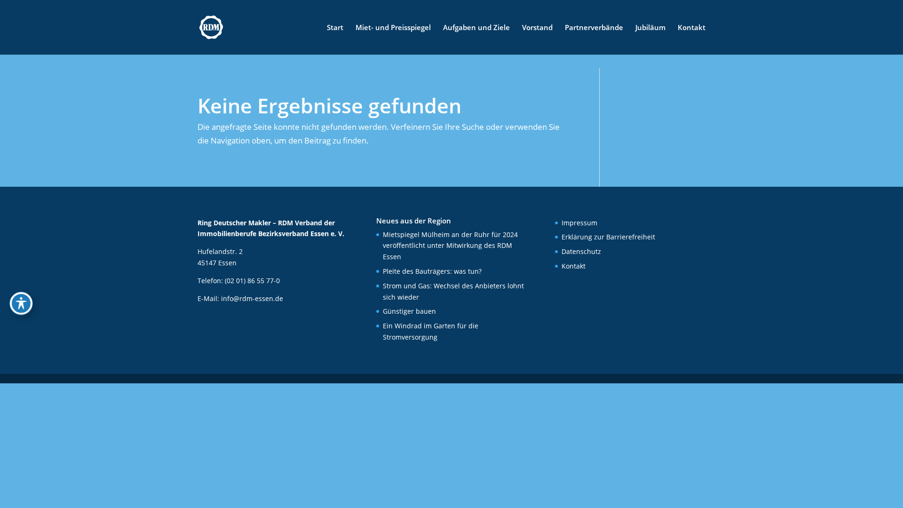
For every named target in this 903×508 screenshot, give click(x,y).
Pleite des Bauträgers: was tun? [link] (432, 271)
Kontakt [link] (691, 28)
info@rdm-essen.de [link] (252, 298)
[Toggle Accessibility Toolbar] (21, 303)
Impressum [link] (579, 222)
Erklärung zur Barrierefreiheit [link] (608, 236)
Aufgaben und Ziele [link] (476, 28)
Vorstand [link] (537, 28)
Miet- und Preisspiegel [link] (393, 28)
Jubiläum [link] (650, 28)
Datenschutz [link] (581, 251)
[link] (211, 26)
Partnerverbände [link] (594, 28)
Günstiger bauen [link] (409, 311)
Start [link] (335, 28)
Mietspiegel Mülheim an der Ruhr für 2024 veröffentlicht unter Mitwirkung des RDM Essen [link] (450, 246)
